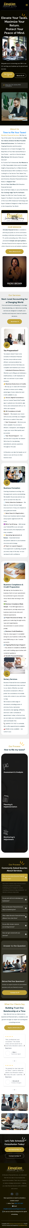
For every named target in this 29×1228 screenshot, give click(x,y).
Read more (8, 1048)
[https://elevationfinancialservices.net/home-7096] (9, 5)
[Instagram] (17, 1194)
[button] (26, 5)
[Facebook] (12, 1194)
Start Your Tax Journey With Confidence (13, 85)
